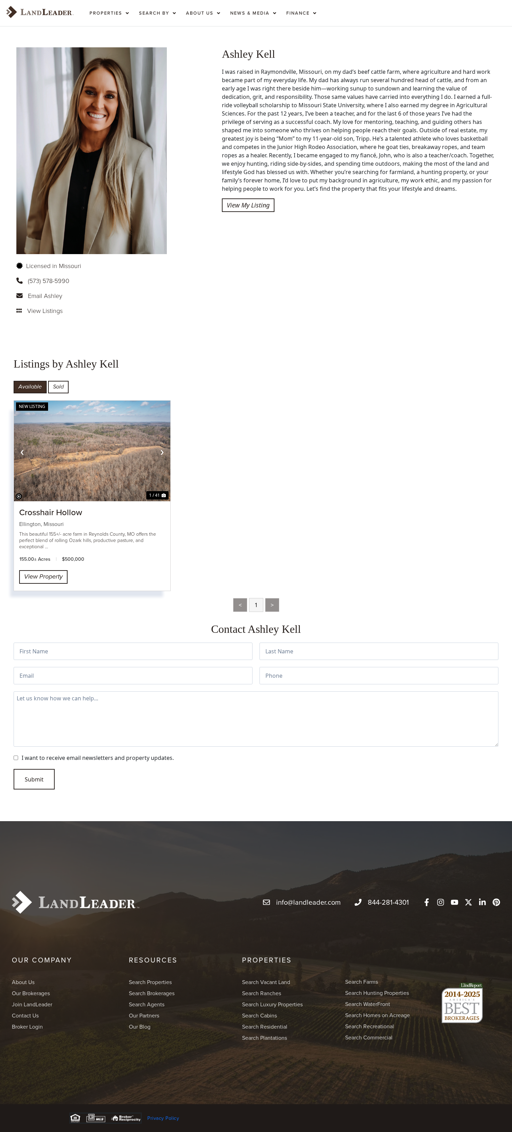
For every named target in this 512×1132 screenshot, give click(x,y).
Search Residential (264, 1026)
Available (30, 387)
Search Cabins (259, 1015)
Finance (298, 13)
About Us (200, 13)
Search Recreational (369, 1026)
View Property (43, 577)
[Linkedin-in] (482, 902)
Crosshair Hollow (50, 512)
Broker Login (27, 1026)
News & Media (250, 13)
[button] (109, 12)
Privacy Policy (163, 1118)
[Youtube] (454, 902)
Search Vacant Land (266, 982)
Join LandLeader (32, 1004)
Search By (154, 13)
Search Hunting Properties (377, 993)
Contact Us (25, 1015)
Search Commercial (369, 1037)
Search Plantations (264, 1037)
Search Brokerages (151, 993)
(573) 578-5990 (48, 280)
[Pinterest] (496, 902)
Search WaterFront (367, 1004)
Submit (34, 779)
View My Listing (248, 205)
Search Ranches (261, 993)
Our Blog (139, 1026)
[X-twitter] (468, 902)
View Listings (45, 310)
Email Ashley (45, 295)
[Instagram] (440, 902)
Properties (106, 13)
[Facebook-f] (426, 902)
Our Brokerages (31, 993)
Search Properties (150, 982)
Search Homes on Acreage (377, 1015)
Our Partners (144, 1015)
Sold (58, 387)
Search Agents (146, 1004)
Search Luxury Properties (272, 1004)
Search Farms (361, 981)
